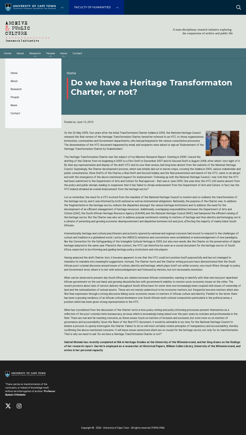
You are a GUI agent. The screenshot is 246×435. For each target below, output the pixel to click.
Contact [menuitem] (77, 53)
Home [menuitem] (7, 53)
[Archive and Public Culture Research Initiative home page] (123, 31)
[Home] (30, 7)
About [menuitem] (20, 53)
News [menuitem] (63, 53)
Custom (19, 406)
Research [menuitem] (35, 53)
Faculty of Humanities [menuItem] (92, 7)
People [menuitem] (50, 53)
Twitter (8, 406)
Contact (15, 113)
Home (14, 73)
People (15, 97)
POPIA (154, 427)
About (14, 81)
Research (16, 89)
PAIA (162, 427)
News (14, 105)
